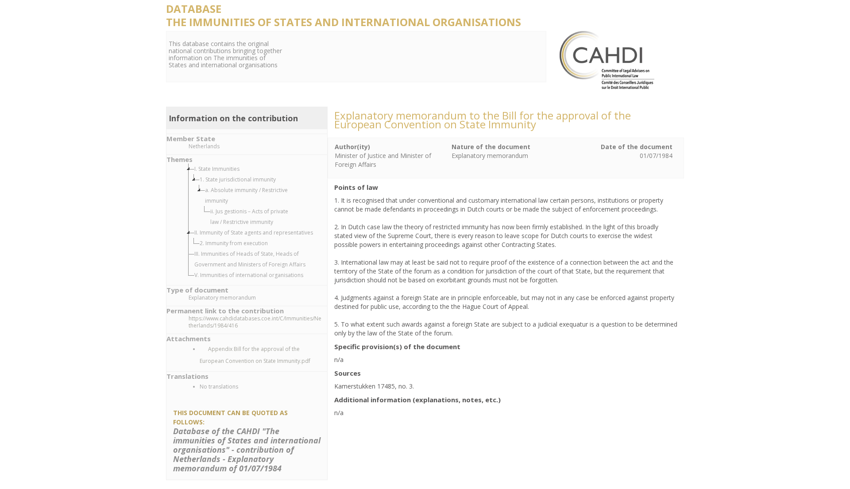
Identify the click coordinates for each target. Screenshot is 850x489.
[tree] (256, 222)
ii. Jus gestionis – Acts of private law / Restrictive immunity (249, 217)
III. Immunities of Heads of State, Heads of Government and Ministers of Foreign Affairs (249, 259)
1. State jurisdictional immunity (238, 179)
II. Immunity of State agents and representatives (253, 232)
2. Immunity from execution (234, 243)
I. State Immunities (217, 169)
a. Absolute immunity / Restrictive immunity (246, 195)
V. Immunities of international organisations (248, 275)
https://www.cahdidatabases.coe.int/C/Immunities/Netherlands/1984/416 (255, 322)
